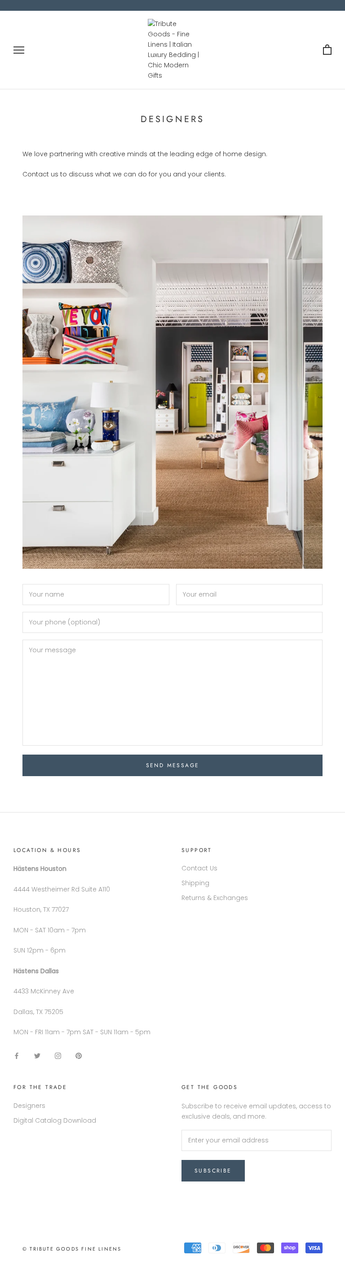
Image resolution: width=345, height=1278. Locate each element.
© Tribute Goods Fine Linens (71, 1248)
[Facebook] (16, 1055)
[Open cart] (327, 50)
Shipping (195, 882)
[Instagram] (58, 1055)
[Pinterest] (78, 1055)
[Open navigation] (18, 50)
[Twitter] (37, 1055)
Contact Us (199, 868)
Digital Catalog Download (54, 1120)
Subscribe (213, 1171)
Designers (29, 1105)
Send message (172, 765)
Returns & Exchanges (214, 897)
